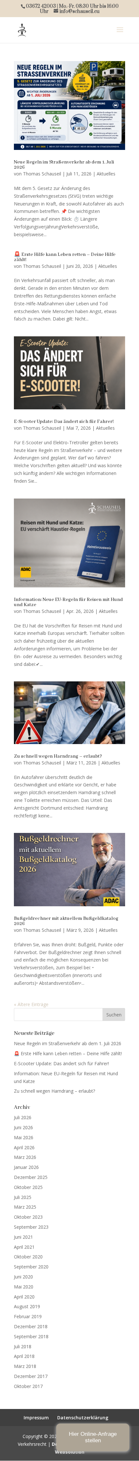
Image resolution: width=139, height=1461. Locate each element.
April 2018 (24, 1356)
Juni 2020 (23, 1277)
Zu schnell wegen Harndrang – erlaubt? (58, 756)
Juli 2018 (22, 1346)
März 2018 (25, 1366)
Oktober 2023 (28, 1217)
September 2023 (31, 1227)
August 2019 (27, 1306)
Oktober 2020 (28, 1257)
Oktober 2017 (28, 1386)
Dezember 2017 (31, 1376)
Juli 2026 (22, 1117)
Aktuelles (106, 174)
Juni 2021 (23, 1237)
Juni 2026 (23, 1127)
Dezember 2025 (31, 1177)
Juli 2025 (22, 1197)
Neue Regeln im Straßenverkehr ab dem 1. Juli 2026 (64, 164)
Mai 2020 (23, 1287)
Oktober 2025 (28, 1187)
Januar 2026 (26, 1167)
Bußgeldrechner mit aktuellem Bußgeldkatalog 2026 (66, 921)
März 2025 (25, 1207)
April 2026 (24, 1147)
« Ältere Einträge (31, 1004)
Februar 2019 (28, 1316)
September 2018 (31, 1336)
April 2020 (24, 1297)
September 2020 (31, 1267)
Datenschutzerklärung (82, 1417)
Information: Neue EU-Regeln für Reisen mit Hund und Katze (68, 602)
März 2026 (25, 1157)
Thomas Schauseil (42, 174)
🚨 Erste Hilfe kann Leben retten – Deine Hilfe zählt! (64, 257)
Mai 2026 (23, 1137)
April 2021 (24, 1247)
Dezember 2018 (31, 1326)
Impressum (36, 1417)
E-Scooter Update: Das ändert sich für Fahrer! (64, 422)
